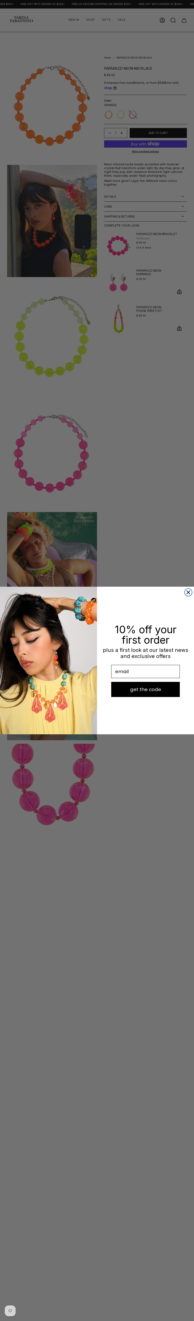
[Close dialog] (188, 592)
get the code (145, 689)
